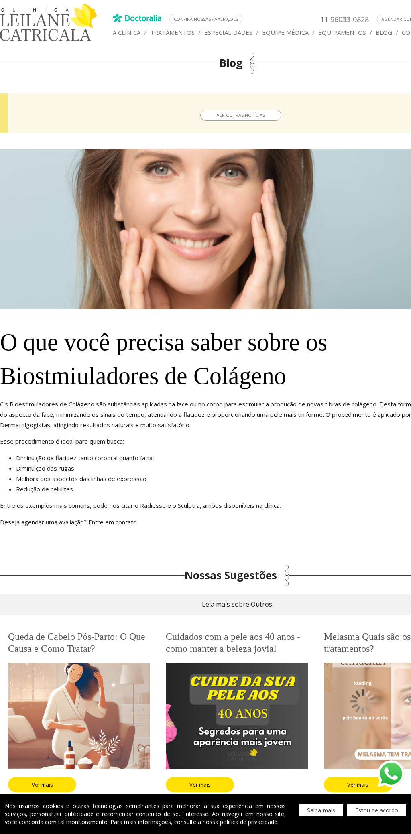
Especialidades (228, 32)
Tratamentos (172, 32)
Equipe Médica (285, 32)
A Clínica (126, 32)
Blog (384, 32)
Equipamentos (342, 32)
